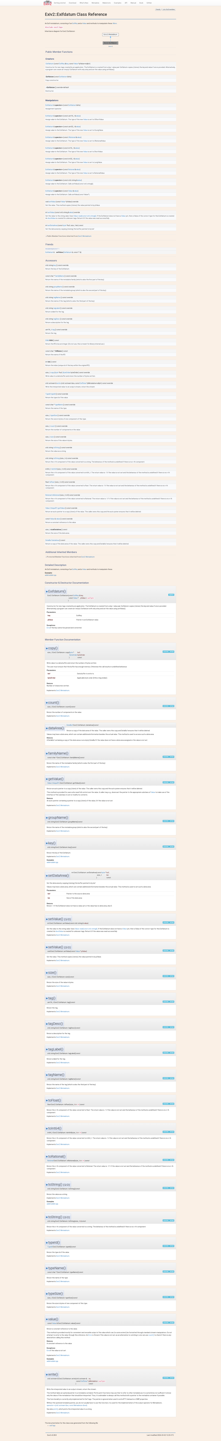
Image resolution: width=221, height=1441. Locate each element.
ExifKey (75, 23)
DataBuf (48, 540)
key (67, 64)
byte (64, 225)
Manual (133, 3)
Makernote (107, 3)
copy (52, 372)
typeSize (54, 415)
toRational (56, 495)
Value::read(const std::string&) (85, 216)
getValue (61, 508)
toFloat (52, 482)
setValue (52, 202)
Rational (71, 169)
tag (53, 330)
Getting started (59, 3)
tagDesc (56, 319)
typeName (59, 405)
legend (110, 46)
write (59, 383)
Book (141, 3)
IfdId (47, 340)
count (53, 426)
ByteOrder (66, 372)
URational (72, 137)
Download (72, 3)
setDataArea (52, 225)
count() (151, 1335)
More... (115, 23)
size (52, 437)
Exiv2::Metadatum (84, 236)
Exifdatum (50, 64)
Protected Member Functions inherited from (71, 557)
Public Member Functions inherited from (69, 236)
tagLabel (56, 308)
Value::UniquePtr (51, 508)
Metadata (95, 3)
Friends (158, 9)
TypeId (48, 394)
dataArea (55, 540)
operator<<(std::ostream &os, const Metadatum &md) (67, 1405)
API (126, 3)
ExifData (83, 383)
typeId (53, 394)
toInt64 (54, 469)
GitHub (149, 3)
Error (48, 628)
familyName (59, 276)
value (78, 116)
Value (84, 23)
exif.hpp (52, 1425)
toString (56, 447)
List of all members (169, 9)
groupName (57, 287)
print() (55, 1409)
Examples (117, 3)
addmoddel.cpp (50, 575)
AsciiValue (51, 218)
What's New (84, 3)
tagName (56, 297)
